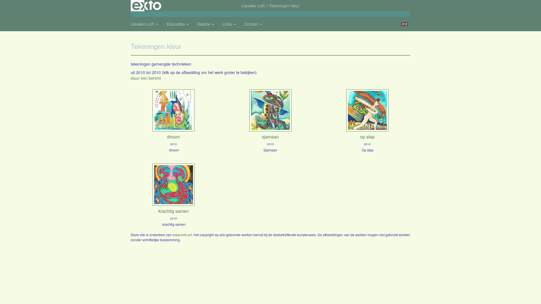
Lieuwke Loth (253, 5)
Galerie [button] (204, 24)
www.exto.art (182, 234)
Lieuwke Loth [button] (143, 24)
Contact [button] (251, 24)
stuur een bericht (146, 78)
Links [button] (228, 24)
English (404, 24)
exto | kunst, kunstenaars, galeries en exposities (147, 5)
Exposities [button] (176, 24)
